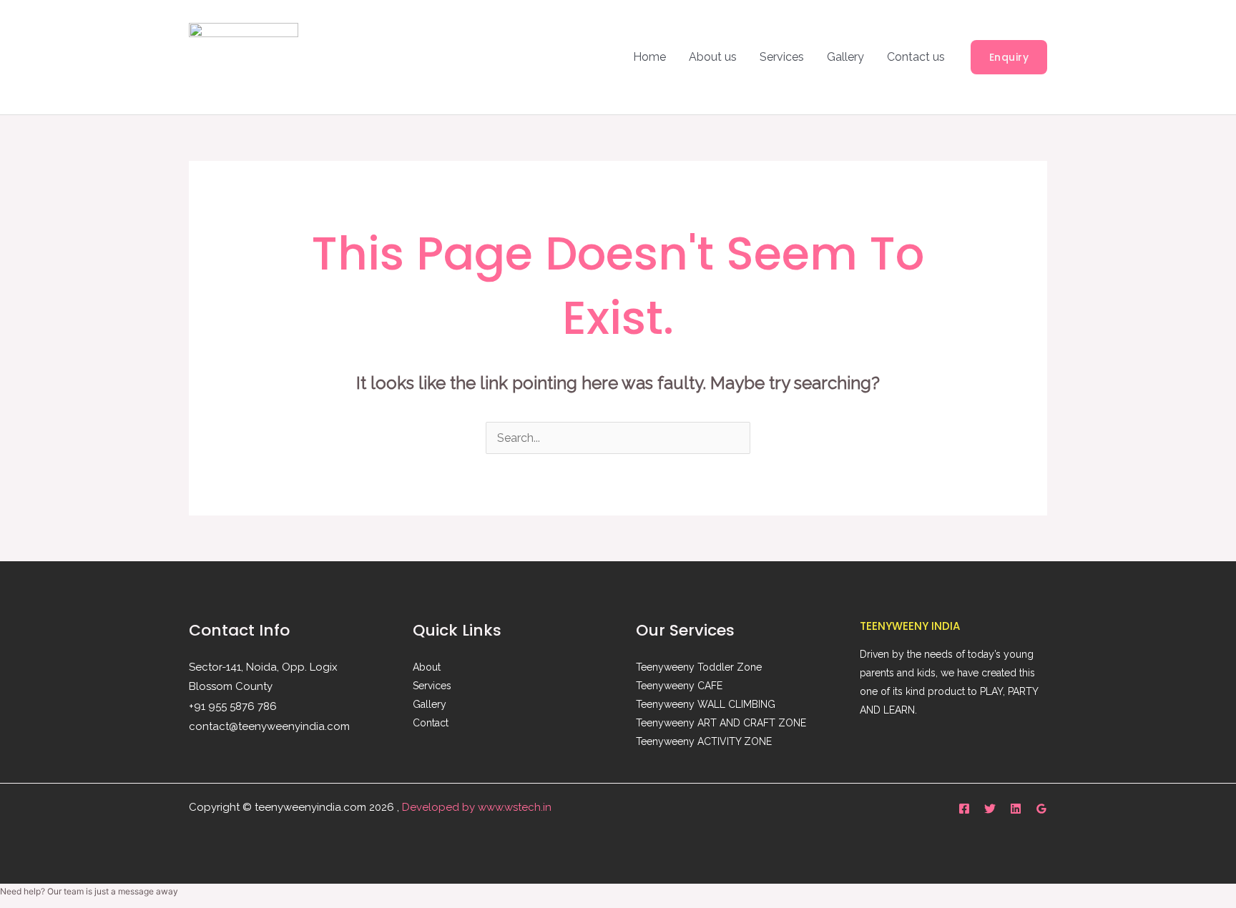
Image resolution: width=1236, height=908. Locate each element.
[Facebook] (964, 808)
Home (649, 57)
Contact (430, 723)
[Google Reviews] (1041, 808)
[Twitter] (990, 808)
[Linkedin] (1015, 808)
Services (782, 57)
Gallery (845, 57)
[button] (1009, 57)
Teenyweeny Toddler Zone (699, 667)
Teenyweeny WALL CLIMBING (705, 704)
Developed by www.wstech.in (476, 807)
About (427, 667)
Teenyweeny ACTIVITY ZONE (704, 741)
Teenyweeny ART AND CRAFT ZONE (721, 723)
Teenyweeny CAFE (679, 685)
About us (713, 57)
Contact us (916, 57)
